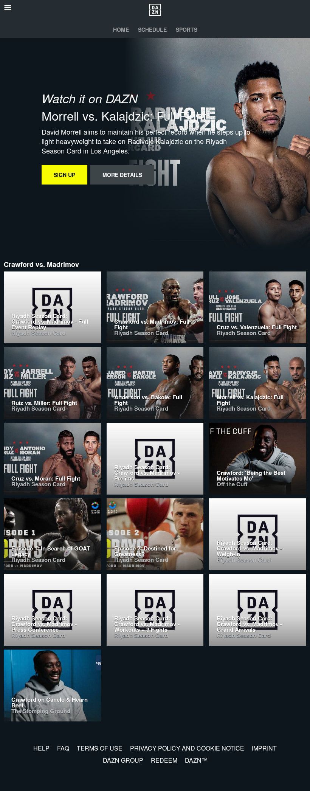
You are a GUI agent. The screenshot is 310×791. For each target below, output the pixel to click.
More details (122, 174)
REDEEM (164, 760)
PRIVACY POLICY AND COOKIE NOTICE (187, 748)
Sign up (64, 174)
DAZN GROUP (123, 760)
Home (121, 29)
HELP (41, 748)
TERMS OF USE (99, 748)
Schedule (152, 29)
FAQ (63, 748)
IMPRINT (264, 748)
